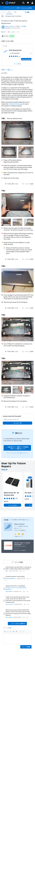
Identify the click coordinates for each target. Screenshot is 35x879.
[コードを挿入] (10, 631)
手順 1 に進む (6, 70)
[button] (23, 3)
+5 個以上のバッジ (18, 536)
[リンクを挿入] (13, 631)
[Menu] (2, 2)
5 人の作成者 (22, 26)
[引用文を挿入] (16, 631)
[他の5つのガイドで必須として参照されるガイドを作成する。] (15, 534)
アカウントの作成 (26, 8)
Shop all (4, 470)
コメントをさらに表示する (18, 623)
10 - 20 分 (6, 36)
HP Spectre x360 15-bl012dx (13, 16)
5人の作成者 (13, 519)
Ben (7, 571)
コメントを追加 (17, 415)
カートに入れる (26, 59)
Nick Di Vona (9, 604)
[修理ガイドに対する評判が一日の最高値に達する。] (19, 534)
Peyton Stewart (9, 26)
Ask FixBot (16, 423)
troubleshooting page (15, 104)
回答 (15, 12)
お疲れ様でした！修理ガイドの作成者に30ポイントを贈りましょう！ (18, 447)
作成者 (6, 520)
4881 (4, 32)
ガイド (9, 12)
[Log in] (32, 3)
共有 (24, 571)
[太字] (5, 631)
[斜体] (7, 631)
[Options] (2, 16)
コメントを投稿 (26, 647)
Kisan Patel (9, 591)
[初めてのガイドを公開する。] (22, 534)
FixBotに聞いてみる (12, 184)
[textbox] (17, 639)
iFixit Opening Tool (15, 50)
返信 (21, 571)
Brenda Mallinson (11, 578)
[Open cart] (28, 3)
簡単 (13, 36)
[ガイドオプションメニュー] (33, 12)
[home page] (10, 2)
